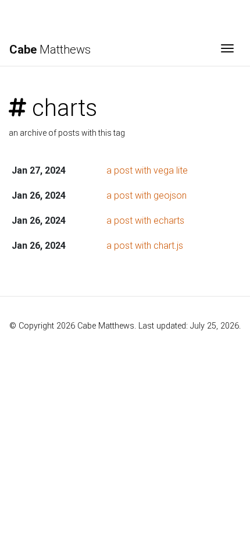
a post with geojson (146, 195)
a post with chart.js (144, 245)
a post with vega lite (147, 170)
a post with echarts (145, 220)
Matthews (50, 50)
